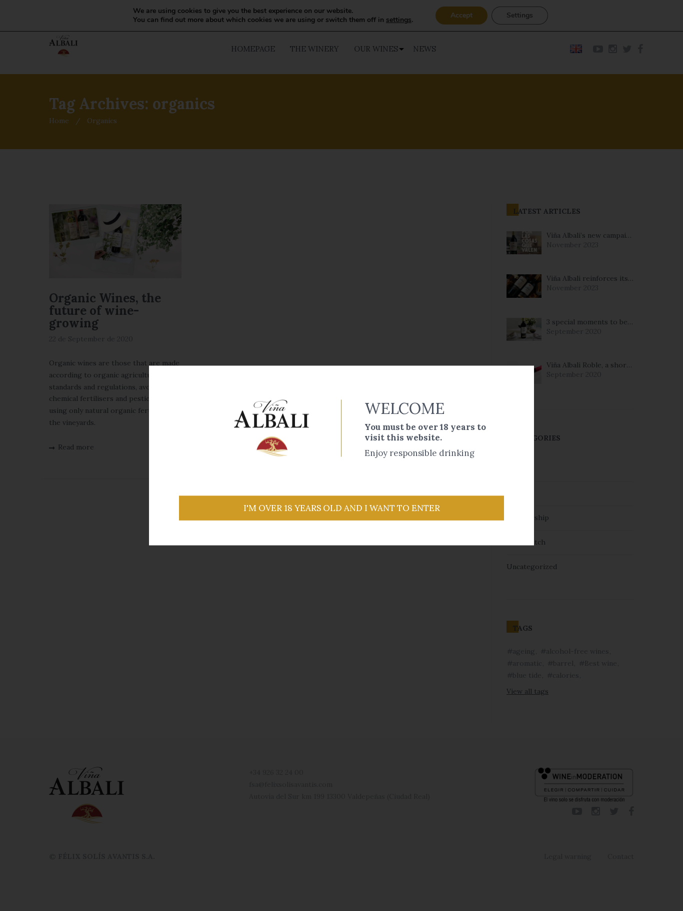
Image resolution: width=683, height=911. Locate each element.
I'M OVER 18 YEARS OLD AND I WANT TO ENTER (342, 508)
